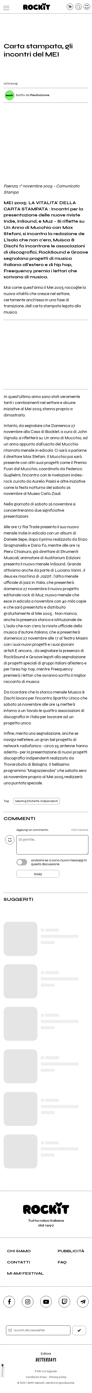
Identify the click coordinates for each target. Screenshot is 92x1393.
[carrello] (70, 6)
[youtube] (46, 1301)
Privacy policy (57, 1377)
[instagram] (27, 1301)
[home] (36, 6)
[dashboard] (87, 6)
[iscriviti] (79, 1330)
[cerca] (78, 6)
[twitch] (64, 1301)
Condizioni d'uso (36, 1377)
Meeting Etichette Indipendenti (36, 801)
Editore (43, 1355)
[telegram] (83, 1301)
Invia (38, 874)
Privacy (2, 1372)
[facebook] (9, 1301)
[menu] (5, 6)
